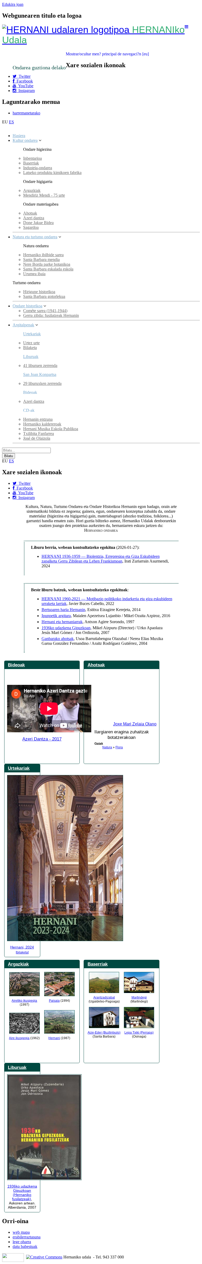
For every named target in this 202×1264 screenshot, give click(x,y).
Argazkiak (32, 190)
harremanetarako (26, 113)
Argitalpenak (23, 325)
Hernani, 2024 (22, 947)
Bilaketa (30, 347)
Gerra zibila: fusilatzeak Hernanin (51, 315)
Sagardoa (31, 227)
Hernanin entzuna (38, 419)
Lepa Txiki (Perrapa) (139, 1032)
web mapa (21, 1232)
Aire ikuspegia (19, 1038)
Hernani (54, 1038)
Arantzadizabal (104, 997)
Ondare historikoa (27, 306)
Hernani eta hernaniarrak (62, 621)
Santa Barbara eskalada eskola (48, 269)
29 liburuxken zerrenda (42, 383)
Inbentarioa (32, 158)
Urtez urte (31, 343)
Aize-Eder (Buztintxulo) (104, 1032)
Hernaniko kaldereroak (42, 424)
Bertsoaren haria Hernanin (63, 609)
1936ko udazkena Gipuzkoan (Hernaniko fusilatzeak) (22, 1192)
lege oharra (22, 1241)
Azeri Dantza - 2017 (42, 739)
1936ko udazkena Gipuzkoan (66, 628)
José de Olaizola (36, 438)
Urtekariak (32, 334)
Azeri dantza (33, 218)
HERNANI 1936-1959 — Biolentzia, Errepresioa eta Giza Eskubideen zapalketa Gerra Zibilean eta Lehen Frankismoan (101, 558)
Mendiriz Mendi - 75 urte (44, 195)
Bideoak (16, 664)
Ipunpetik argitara (56, 615)
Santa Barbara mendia (41, 259)
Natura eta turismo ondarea (35, 237)
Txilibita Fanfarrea (38, 433)
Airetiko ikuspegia (24, 1001)
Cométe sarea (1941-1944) (45, 310)
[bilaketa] (22, 952)
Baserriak (31, 163)
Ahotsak (30, 213)
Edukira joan (12, 4)
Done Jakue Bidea (38, 222)
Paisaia (54, 1001)
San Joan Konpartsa (39, 374)
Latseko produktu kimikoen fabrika (52, 172)
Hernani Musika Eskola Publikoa (50, 429)
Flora (119, 747)
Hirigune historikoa (39, 291)
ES (11, 122)
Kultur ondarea (25, 140)
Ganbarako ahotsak (58, 638)
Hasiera (19, 135)
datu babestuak (25, 1246)
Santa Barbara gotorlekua (44, 296)
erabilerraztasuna (27, 1237)
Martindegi (139, 997)
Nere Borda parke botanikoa (46, 264)
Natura (107, 747)
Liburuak (30, 356)
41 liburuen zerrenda (40, 365)
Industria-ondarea (37, 168)
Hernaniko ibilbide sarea (43, 255)
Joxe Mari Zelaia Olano (134, 724)
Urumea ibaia (34, 274)
